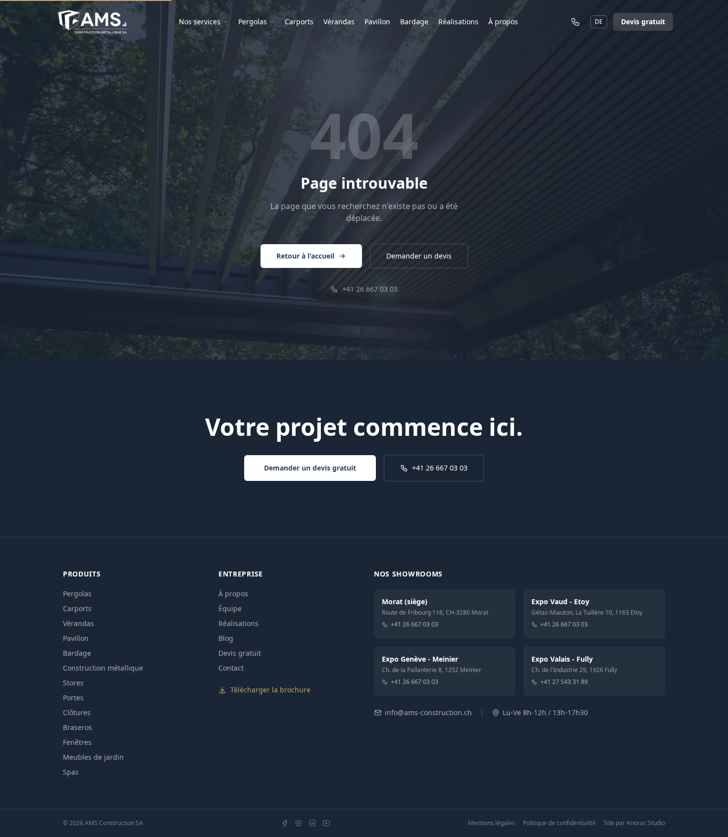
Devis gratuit (643, 21)
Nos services (199, 21)
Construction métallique (103, 668)
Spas (71, 772)
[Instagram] (299, 823)
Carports (299, 21)
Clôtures (77, 712)
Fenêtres (77, 742)
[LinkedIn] (312, 823)
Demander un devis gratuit (310, 467)
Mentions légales (491, 823)
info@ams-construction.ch (428, 712)
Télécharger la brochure (270, 689)
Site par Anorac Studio (634, 823)
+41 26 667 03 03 (370, 289)
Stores (73, 682)
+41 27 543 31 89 (564, 682)
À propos (503, 21)
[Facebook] (285, 823)
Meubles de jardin (93, 757)
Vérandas (339, 21)
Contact (231, 668)
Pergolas (252, 21)
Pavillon (377, 21)
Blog (225, 638)
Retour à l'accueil (305, 256)
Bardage (414, 21)
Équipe (230, 608)
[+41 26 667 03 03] (575, 22)
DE (599, 21)
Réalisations (458, 21)
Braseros (77, 727)
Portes (73, 697)
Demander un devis (419, 256)
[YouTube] (326, 823)
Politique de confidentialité (559, 823)
